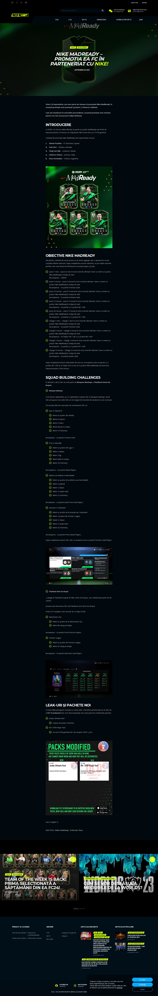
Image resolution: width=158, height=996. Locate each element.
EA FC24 (50, 830)
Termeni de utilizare (19, 933)
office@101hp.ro (118, 11)
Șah (141, 20)
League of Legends (69, 933)
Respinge (142, 984)
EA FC (84, 20)
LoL (70, 20)
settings (119, 988)
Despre (144, 2)
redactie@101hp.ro (138, 11)
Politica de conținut (19, 938)
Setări (142, 989)
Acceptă (142, 980)
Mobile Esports (123, 20)
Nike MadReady (62, 830)
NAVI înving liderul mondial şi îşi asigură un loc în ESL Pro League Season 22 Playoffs (94, 964)
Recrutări (134, 2)
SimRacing (101, 20)
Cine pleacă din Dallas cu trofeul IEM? (136, 936)
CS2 (57, 20)
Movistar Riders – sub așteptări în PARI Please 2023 (135, 948)
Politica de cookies (34, 938)
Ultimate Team (77, 830)
